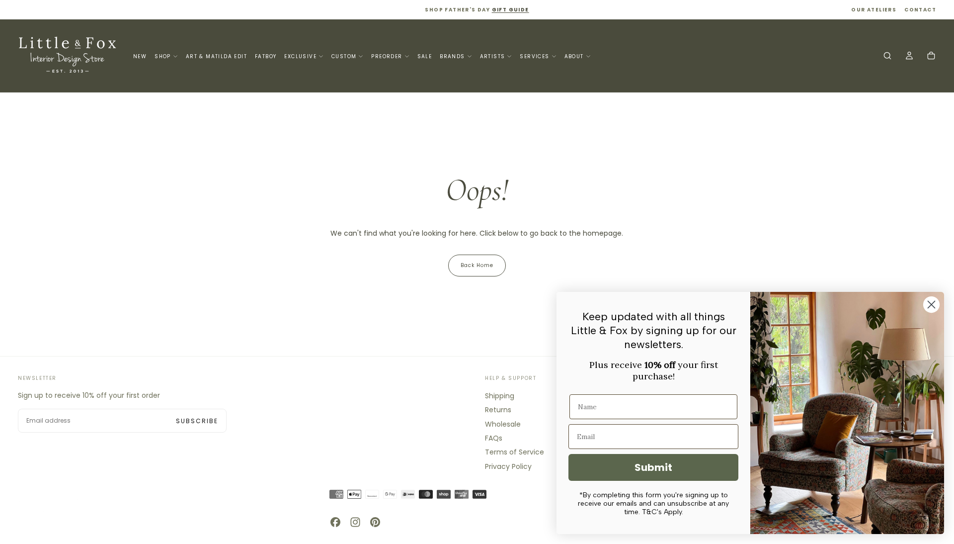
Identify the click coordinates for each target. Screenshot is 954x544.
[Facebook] (335, 522)
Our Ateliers (873, 9)
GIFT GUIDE (510, 9)
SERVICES (534, 56)
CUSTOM (343, 56)
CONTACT (920, 9)
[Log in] (909, 57)
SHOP (163, 56)
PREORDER (386, 56)
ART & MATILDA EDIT (216, 56)
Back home (477, 265)
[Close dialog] (931, 304)
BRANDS (452, 56)
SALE (424, 56)
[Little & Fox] (67, 508)
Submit (653, 467)
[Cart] (931, 57)
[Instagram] (355, 522)
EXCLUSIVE (300, 56)
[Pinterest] (375, 522)
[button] (887, 57)
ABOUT (574, 56)
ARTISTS (492, 56)
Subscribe (197, 421)
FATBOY (265, 56)
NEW (140, 56)
